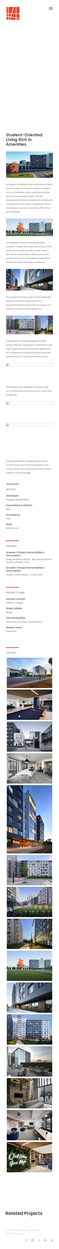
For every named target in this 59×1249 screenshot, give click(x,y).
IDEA (8, 509)
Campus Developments (17, 499)
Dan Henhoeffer (16, 617)
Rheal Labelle (14, 608)
